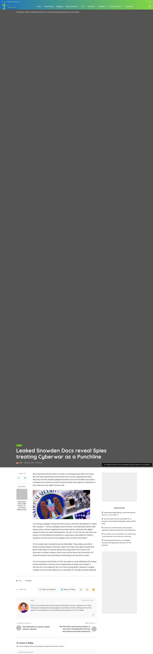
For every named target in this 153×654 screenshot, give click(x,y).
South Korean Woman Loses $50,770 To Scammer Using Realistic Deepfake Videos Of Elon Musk (119, 521)
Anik (20, 462)
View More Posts (87, 600)
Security (28, 580)
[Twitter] (150, 1)
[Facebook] (147, 1)
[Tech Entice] (10, 6)
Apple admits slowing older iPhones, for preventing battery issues (22, 505)
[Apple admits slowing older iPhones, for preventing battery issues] (21, 494)
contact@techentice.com (12, 1)
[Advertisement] (119, 487)
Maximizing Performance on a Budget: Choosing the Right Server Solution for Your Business (116, 542)
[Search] (149, 6)
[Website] (93, 615)
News (19, 445)
